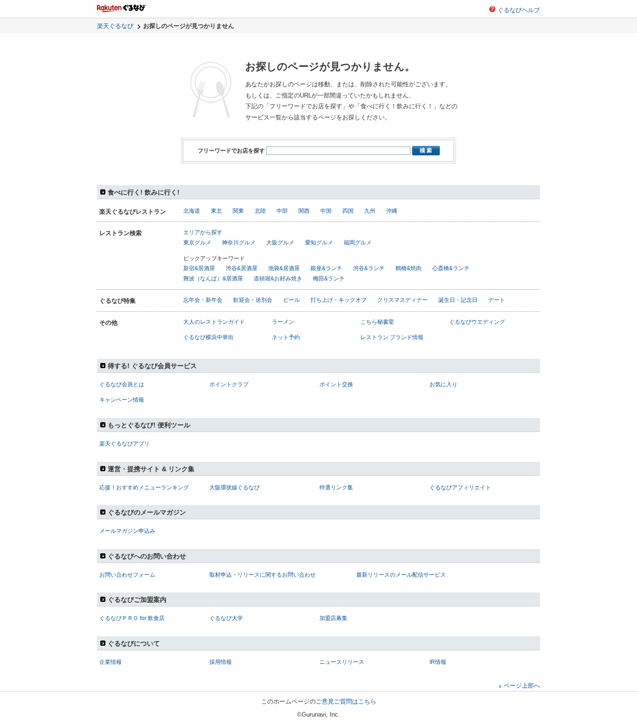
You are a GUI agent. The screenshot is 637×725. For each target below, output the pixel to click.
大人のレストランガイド (214, 322)
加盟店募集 (333, 618)
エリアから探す (202, 232)
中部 (282, 211)
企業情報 (110, 662)
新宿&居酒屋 (199, 268)
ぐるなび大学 (226, 618)
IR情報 (437, 662)
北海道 (191, 211)
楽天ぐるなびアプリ (124, 443)
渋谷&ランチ (369, 268)
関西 (304, 211)
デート (496, 300)
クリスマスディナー (402, 300)
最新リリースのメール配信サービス (401, 575)
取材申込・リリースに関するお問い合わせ (262, 575)
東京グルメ (197, 242)
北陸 (260, 211)
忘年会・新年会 (202, 300)
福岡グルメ (358, 242)
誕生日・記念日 (458, 300)
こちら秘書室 (377, 322)
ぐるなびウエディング (477, 322)
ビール (291, 300)
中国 (326, 211)
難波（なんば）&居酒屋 (213, 278)
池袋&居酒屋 (284, 268)
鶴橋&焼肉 (408, 268)
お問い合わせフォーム (127, 575)
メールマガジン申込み (127, 531)
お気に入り (443, 384)
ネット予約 (286, 337)
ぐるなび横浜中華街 (208, 337)
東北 (216, 211)
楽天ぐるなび (115, 25)
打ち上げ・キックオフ (339, 300)
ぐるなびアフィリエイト (460, 487)
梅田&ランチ (329, 278)
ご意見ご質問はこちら (346, 701)
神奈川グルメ (239, 242)
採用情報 (220, 662)
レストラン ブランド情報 (391, 337)
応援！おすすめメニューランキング (144, 487)
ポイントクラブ (229, 384)
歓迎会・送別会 (252, 300)
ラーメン (283, 322)
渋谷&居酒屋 (241, 268)
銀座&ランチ (326, 268)
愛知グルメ (319, 242)
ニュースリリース (341, 662)
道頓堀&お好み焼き (278, 278)
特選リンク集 (336, 487)
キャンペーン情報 (121, 400)
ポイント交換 (336, 384)
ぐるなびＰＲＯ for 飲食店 (132, 618)
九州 (369, 211)
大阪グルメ (280, 242)
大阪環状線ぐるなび (234, 487)
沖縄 (391, 211)
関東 (238, 211)
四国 (347, 211)
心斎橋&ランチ (451, 268)
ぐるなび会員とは (121, 384)
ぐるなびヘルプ (519, 10)
